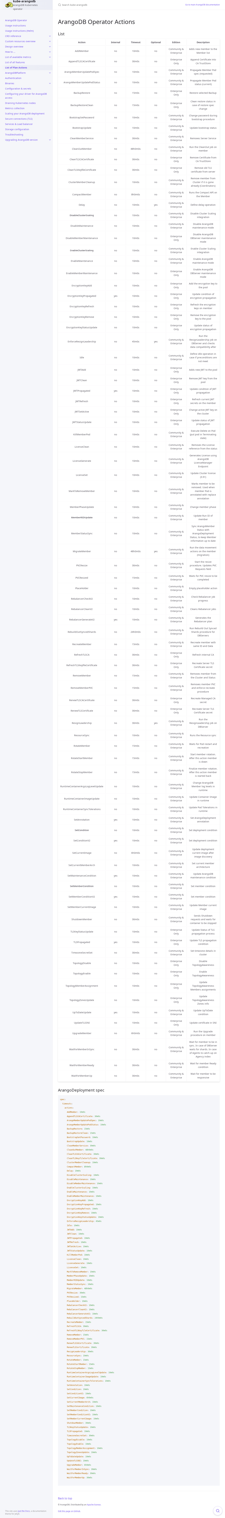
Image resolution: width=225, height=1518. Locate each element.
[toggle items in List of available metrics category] (50, 57)
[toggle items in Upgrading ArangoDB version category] (50, 139)
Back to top (65, 1498)
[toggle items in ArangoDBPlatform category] (50, 73)
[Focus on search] (217, 1510)
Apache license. (94, 1504)
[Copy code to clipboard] (216, 1098)
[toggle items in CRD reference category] (50, 36)
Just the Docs (24, 1511)
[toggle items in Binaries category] (50, 83)
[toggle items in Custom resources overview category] (50, 41)
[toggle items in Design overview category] (50, 46)
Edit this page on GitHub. (69, 1511)
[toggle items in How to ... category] (50, 51)
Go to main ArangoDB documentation (202, 4)
